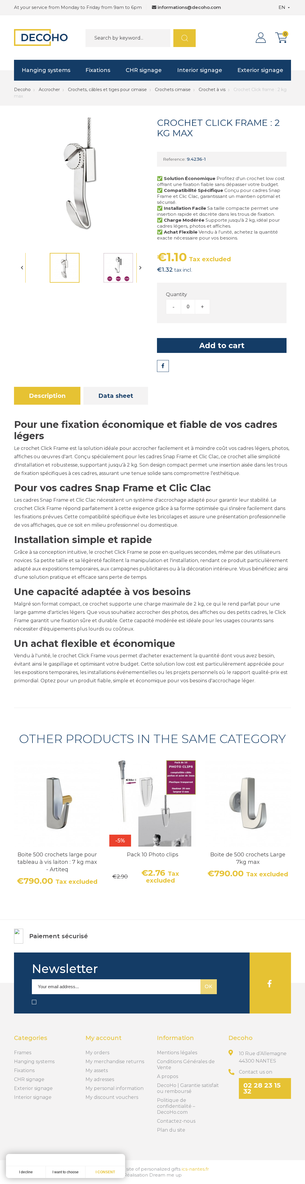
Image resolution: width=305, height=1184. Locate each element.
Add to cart (222, 345)
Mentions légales (177, 1052)
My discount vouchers (111, 1097)
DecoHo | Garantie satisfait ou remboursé (188, 1088)
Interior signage (199, 70)
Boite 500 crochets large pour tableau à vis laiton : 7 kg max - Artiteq (57, 862)
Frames (22, 1052)
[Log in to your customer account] (262, 37)
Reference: (174, 159)
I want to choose (65, 1172)
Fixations (97, 70)
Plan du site (171, 1130)
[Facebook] (269, 983)
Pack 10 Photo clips (152, 854)
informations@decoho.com (189, 7)
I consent (105, 1172)
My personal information (114, 1088)
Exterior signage (260, 70)
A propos (167, 1076)
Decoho (22, 89)
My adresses (99, 1079)
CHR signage (144, 70)
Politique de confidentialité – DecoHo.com (176, 1106)
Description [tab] (47, 395)
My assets (96, 1070)
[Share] (163, 366)
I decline (26, 1172)
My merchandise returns (114, 1061)
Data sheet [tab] (115, 395)
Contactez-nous (176, 1121)
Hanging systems (46, 70)
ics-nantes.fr (195, 1169)
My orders (97, 1052)
